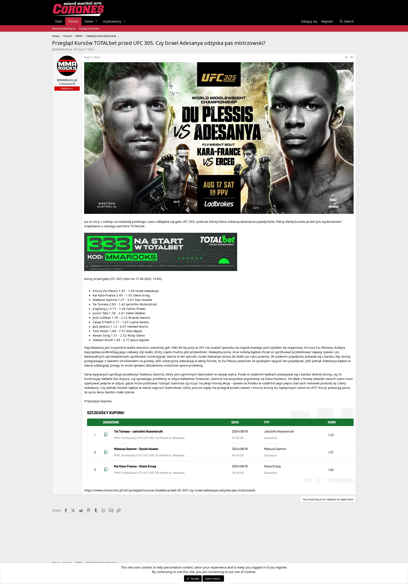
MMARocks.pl (63, 49)
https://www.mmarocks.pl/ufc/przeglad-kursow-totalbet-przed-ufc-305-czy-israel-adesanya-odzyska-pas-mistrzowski (169, 490)
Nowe (89, 21)
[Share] (346, 57)
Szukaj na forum (89, 28)
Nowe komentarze (63, 28)
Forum (73, 21)
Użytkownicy (112, 21)
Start (58, 21)
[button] (96, 21)
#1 (352, 57)
